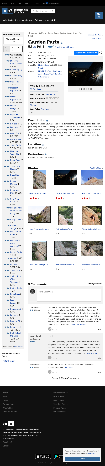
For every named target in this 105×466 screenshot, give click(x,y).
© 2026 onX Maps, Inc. (46, 463)
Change (33, 105)
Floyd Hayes (35, 307)
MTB (12, 3)
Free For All (15, 321)
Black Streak (15, 139)
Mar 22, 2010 (81, 325)
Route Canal (15, 160)
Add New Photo (96, 168)
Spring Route (16, 288)
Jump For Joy (16, 145)
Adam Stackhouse (54, 71)
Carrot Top (14, 133)
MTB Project (58, 396)
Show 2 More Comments (65, 378)
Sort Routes (18, 346)
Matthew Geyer (44, 65)
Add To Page (97, 39)
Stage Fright (15, 82)
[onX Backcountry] (51, 3)
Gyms (17, 20)
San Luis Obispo (66, 33)
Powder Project (59, 408)
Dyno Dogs (15, 294)
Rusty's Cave (15, 219)
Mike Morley (42, 71)
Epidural (14, 264)
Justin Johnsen (43, 74)
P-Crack (13, 124)
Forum (46, 20)
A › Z (19, 48)
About (5, 393)
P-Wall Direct (16, 175)
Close (82, 458)
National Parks (59, 411)
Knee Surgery (16, 69)
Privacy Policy (91, 453)
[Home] (16, 11)
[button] (70, 74)
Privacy (64, 463)
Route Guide (7, 20)
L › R (6, 48)
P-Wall (30, 36)
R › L (13, 48)
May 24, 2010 (92, 353)
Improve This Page (95, 35)
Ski (37, 3)
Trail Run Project (60, 404)
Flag (99, 329)
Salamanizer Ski (44, 77)
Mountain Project (60, 393)
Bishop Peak (77, 33)
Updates (41, 68)
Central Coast (53, 33)
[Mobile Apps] (53, 20)
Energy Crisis (16, 252)
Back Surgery (16, 75)
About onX (7, 442)
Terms (58, 463)
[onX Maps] (8, 426)
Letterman (14, 127)
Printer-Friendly (8, 361)
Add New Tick (47, 109)
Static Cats (15, 270)
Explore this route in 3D (86, 53)
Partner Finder (9, 404)
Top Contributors (10, 411)
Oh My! (13, 258)
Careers (6, 446)
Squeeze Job (15, 309)
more (73, 324)
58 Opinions (35, 89)
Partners (38, 20)
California (42, 33)
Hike (19, 3)
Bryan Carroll (35, 336)
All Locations (32, 33)
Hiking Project (59, 400)
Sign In (99, 15)
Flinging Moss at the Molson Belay (16, 211)
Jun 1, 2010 (68, 368)
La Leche (14, 315)
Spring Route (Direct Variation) (16, 279)
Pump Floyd (15, 327)
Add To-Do (50, 95)
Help (5, 396)
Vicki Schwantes (55, 74)
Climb (4, 3)
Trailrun (29, 3)
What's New (27, 20)
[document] (82, 455)
